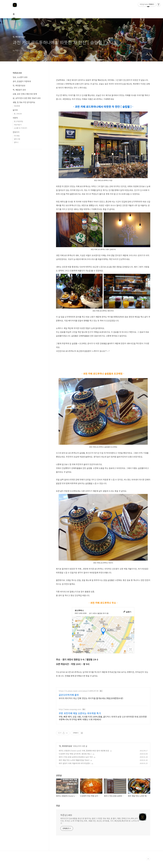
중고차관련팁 (18, 121)
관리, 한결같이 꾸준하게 (22, 81)
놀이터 (15, 110)
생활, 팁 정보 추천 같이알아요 (24, 102)
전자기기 (16, 132)
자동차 (15, 117)
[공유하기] (63, 733)
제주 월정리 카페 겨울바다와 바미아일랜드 (75, 763)
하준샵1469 (66, 814)
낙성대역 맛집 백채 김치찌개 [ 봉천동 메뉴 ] (75, 754)
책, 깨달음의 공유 (19, 89)
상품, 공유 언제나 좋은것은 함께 (25, 94)
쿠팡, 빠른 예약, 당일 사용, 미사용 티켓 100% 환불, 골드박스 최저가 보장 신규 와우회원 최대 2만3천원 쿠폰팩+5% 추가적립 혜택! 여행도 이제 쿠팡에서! (103, 718)
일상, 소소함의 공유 (20, 77)
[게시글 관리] (66, 733)
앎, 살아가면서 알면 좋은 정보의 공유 (27, 98)
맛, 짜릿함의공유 (65, 746)
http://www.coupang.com (70, 709)
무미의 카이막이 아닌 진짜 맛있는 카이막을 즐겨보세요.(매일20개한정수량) (91, 698)
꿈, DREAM (18, 113)
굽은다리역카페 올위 (69, 694)
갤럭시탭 (17, 139)
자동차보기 (18, 124)
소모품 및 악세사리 (20, 128)
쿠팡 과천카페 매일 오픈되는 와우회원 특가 (80, 713)
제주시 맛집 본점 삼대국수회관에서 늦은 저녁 (76, 757)
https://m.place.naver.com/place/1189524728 (78, 691)
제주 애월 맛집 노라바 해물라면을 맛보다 (74, 760)
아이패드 (17, 135)
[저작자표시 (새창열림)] (82, 733)
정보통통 (17, 106)
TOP (148, 859)
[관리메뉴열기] (158, 4)
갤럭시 (16, 142)
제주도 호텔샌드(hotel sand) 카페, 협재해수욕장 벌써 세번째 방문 (84, 750)
